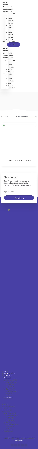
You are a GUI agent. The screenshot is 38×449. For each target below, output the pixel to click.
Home (5, 48)
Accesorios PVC (11, 380)
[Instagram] (15, 445)
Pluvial (10, 395)
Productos (7, 378)
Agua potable (13, 382)
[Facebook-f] (12, 445)
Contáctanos (8, 398)
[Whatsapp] (19, 445)
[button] (4, 46)
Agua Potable (13, 391)
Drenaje (11, 384)
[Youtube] (22, 445)
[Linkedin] (25, 445)
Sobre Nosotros (9, 373)
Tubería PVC (10, 389)
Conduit (11, 387)
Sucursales (7, 376)
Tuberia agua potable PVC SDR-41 (19, 160)
